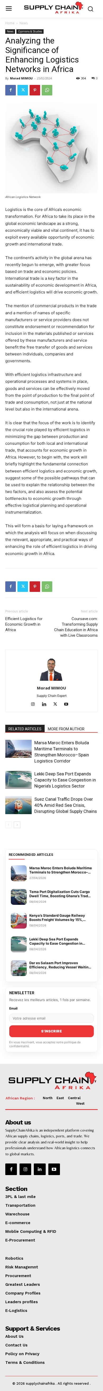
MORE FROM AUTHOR (66, 729)
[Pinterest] (35, 90)
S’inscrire (51, 1031)
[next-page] (17, 825)
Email (13, 1008)
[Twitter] (22, 90)
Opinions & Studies (30, 31)
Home (10, 23)
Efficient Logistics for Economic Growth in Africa (24, 624)
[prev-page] (8, 825)
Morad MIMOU (21, 78)
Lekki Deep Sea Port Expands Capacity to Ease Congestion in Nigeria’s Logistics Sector (65, 780)
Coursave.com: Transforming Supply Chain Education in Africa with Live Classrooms (76, 627)
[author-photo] (51, 680)
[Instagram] (35, 704)
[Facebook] (10, 90)
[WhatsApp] (47, 90)
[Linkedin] (46, 704)
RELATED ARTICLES (24, 729)
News (24, 23)
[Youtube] (68, 704)
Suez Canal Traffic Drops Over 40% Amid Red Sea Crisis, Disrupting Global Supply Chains (65, 805)
